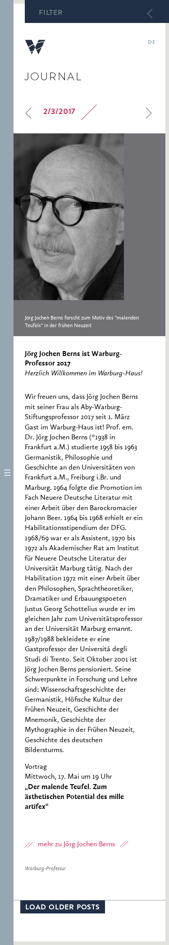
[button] (7, 472)
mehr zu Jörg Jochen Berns (76, 844)
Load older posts (62, 908)
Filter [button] (51, 13)
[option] (89, 234)
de (151, 43)
